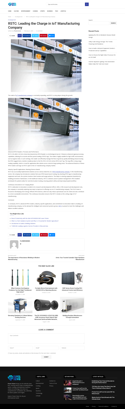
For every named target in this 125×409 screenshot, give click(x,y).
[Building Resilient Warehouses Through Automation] (72, 305)
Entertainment (25, 11)
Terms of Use (53, 383)
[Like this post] (20, 35)
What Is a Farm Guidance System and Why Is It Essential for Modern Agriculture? (35, 221)
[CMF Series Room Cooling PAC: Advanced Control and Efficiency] (72, 278)
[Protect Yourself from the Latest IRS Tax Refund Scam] (67, 390)
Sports (42, 11)
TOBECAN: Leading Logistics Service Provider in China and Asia (29, 226)
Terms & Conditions (103, 406)
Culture (16, 11)
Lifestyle (63, 11)
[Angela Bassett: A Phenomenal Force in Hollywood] (67, 382)
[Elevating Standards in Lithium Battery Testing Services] (20, 305)
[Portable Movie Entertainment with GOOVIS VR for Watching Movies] (46, 278)
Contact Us (52, 380)
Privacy (51, 385)
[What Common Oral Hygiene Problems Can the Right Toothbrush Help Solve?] (20, 278)
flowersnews (17, 31)
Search (87, 4)
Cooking (35, 11)
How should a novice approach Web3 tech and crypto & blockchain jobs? (79, 397)
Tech (56, 11)
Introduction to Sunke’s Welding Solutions (23, 223)
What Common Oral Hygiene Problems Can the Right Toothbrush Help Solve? (20, 290)
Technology (39, 393)
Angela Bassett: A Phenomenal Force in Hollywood (78, 382)
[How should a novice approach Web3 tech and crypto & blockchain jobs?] (67, 397)
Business (50, 11)
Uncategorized (18, 16)
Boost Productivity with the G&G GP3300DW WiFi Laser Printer (30, 218)
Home (9, 11)
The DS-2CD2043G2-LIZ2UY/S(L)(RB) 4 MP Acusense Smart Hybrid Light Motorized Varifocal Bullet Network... (46, 317)
